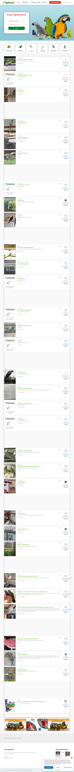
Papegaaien (20, 51)
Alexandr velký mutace (22, 654)
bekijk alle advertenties (65, 79)
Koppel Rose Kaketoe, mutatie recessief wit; (27, 638)
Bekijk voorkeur (67, 767)
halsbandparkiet (21, 419)
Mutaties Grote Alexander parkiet (25, 403)
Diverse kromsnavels (9, 51)
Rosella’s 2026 (20, 200)
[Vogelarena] (8, 2)
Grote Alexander (21, 90)
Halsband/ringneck (21, 122)
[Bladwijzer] (59, 58)
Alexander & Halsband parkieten (24, 450)
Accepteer (48, 767)
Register (69, 2)
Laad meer (37, 715)
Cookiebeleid (57, 769)
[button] (71, 757)
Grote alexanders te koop (23, 184)
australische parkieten (22, 153)
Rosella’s (19, 215)
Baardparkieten (20, 278)
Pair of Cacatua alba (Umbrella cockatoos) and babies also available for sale (35, 607)
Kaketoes (43, 51)
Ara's (31, 51)
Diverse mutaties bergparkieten (24, 310)
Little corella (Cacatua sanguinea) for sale (27, 576)
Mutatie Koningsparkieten (23, 544)
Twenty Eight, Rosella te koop (24, 59)
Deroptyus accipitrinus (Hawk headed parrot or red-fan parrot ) (32, 591)
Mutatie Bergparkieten (22, 669)
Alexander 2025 (20, 372)
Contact (66, 65)
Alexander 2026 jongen (22, 529)
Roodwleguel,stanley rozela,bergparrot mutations (29, 466)
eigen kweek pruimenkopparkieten (25, 247)
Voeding (18, 699)
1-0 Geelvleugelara (21, 513)
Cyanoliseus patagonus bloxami (24, 388)
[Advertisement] (37, 111)
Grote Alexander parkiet (22, 263)
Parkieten (19, 341)
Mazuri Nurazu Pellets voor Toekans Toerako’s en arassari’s (31, 701)
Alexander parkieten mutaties (24, 325)
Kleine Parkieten (65, 51)
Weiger (58, 767)
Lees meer (6, 756)
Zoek (16, 28)
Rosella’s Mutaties (21, 482)
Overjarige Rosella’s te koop (24, 75)
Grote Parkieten (53, 51)
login (65, 2)
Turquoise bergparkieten (23, 137)
